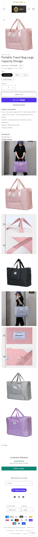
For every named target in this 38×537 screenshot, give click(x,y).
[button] (4, 9)
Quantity (3, 83)
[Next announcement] (34, 2)
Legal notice (26, 533)
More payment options (19, 104)
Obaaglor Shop (11, 527)
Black (17, 75)
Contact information (16, 533)
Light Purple (8, 79)
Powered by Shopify (21, 527)
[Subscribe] (30, 483)
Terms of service (19, 530)
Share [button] (5, 445)
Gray (25, 75)
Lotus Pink (7, 75)
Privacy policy (10, 530)
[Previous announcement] (3, 2)
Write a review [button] (19, 468)
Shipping (10, 68)
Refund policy (30, 527)
